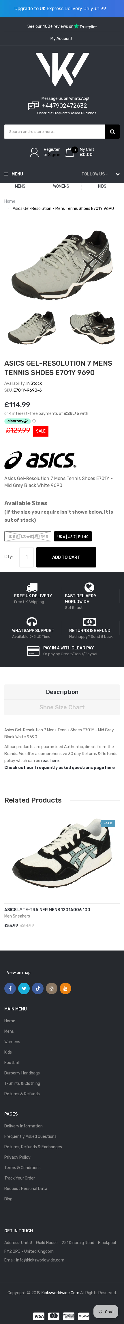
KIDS (102, 186)
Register (52, 149)
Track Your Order (19, 1178)
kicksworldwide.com (60, 1292)
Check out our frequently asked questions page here (59, 767)
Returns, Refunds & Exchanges (33, 1146)
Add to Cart (66, 557)
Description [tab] (62, 691)
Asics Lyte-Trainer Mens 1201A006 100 (47, 909)
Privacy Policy (17, 1157)
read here (50, 760)
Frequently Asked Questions (30, 1136)
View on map (19, 972)
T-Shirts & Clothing (22, 1083)
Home (9, 201)
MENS (20, 186)
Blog (8, 1199)
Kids (8, 1052)
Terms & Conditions (22, 1167)
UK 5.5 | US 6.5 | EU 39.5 (27, 536)
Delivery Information (23, 1126)
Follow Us (93, 174)
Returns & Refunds (22, 1094)
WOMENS (61, 186)
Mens (9, 1031)
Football (12, 1062)
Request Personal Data (25, 1188)
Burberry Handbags (22, 1073)
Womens (12, 1041)
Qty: (8, 556)
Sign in (54, 154)
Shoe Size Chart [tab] (62, 707)
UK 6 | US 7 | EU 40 (73, 536)
